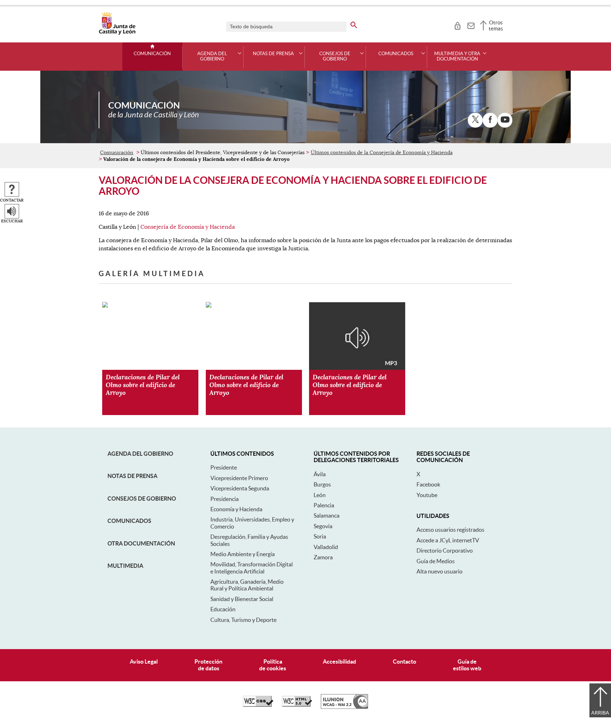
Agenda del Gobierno (140, 453)
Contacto (404, 661)
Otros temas (496, 25)
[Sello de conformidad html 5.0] (297, 705)
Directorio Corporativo (445, 550)
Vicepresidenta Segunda (239, 488)
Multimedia (125, 565)
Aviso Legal (144, 661)
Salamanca (326, 515)
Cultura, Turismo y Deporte (243, 620)
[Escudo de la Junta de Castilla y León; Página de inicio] (117, 33)
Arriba (600, 713)
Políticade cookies (272, 664)
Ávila (320, 474)
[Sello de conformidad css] (258, 705)
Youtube (427, 495)
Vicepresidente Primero (239, 478)
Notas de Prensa (132, 476)
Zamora (323, 557)
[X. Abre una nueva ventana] (475, 120)
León (320, 495)
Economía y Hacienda (236, 509)
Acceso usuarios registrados (450, 529)
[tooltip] (457, 25)
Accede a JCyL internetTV (448, 540)
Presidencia (224, 499)
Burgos (322, 484)
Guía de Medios (436, 561)
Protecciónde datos (208, 664)
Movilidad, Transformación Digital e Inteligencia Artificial (251, 567)
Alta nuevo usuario (439, 571)
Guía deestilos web (467, 664)
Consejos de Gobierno (141, 498)
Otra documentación (141, 543)
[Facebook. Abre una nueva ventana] (490, 120)
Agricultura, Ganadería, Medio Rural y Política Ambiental (247, 584)
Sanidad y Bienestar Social (241, 599)
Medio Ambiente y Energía (242, 554)
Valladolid (326, 547)
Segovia (323, 526)
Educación (222, 609)
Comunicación (152, 53)
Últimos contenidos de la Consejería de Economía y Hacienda (382, 152)
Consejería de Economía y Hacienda (187, 227)
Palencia (324, 505)
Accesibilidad (339, 661)
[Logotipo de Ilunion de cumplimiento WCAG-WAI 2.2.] (344, 707)
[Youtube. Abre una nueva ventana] (504, 120)
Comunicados (129, 521)
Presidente (223, 467)
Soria (320, 536)
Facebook (428, 484)
